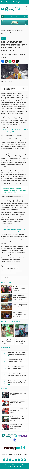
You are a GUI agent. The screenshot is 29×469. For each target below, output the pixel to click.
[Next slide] (27, 321)
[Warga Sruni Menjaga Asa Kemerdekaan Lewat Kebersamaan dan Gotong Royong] (5, 427)
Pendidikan (15, 370)
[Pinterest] (25, 459)
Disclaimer (16, 454)
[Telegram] (22, 459)
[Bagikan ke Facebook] (2, 61)
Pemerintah (19, 16)
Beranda (3, 454)
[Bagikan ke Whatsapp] (10, 61)
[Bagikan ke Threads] (17, 61)
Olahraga (10, 355)
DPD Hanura (20, 153)
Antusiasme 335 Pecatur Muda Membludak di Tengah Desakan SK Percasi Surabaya (16, 354)
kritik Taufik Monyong (16, 270)
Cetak (4, 57)
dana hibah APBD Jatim (10, 266)
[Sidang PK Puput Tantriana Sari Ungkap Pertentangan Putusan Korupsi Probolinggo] (6, 306)
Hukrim (3, 38)
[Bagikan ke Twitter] (6, 61)
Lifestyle (7, 16)
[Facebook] (4, 459)
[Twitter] (16, 459)
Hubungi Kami (23, 454)
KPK (22, 202)
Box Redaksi (9, 454)
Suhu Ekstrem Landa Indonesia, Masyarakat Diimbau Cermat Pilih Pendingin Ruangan (17, 375)
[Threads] (10, 459)
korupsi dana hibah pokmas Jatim (10, 268)
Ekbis (9, 377)
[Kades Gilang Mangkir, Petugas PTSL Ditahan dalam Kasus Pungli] (21, 330)
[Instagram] (7, 459)
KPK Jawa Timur (6, 270)
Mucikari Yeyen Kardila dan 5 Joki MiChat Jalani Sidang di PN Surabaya (15, 131)
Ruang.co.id (10, 93)
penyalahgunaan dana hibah (9, 273)
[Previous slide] (25, 321)
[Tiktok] (19, 459)
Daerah (13, 16)
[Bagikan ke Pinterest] (13, 61)
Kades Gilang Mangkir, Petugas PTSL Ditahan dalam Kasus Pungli (14, 230)
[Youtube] (13, 459)
